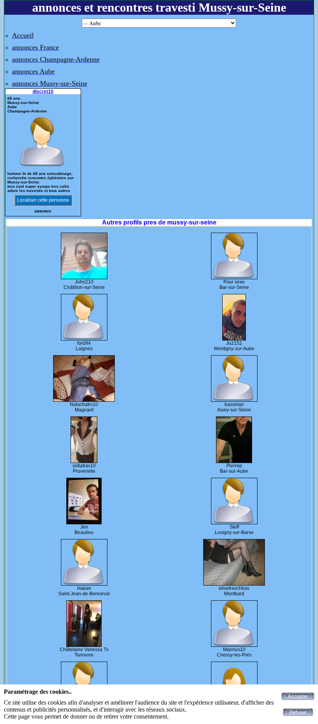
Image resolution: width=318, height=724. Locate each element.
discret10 (43, 91)
